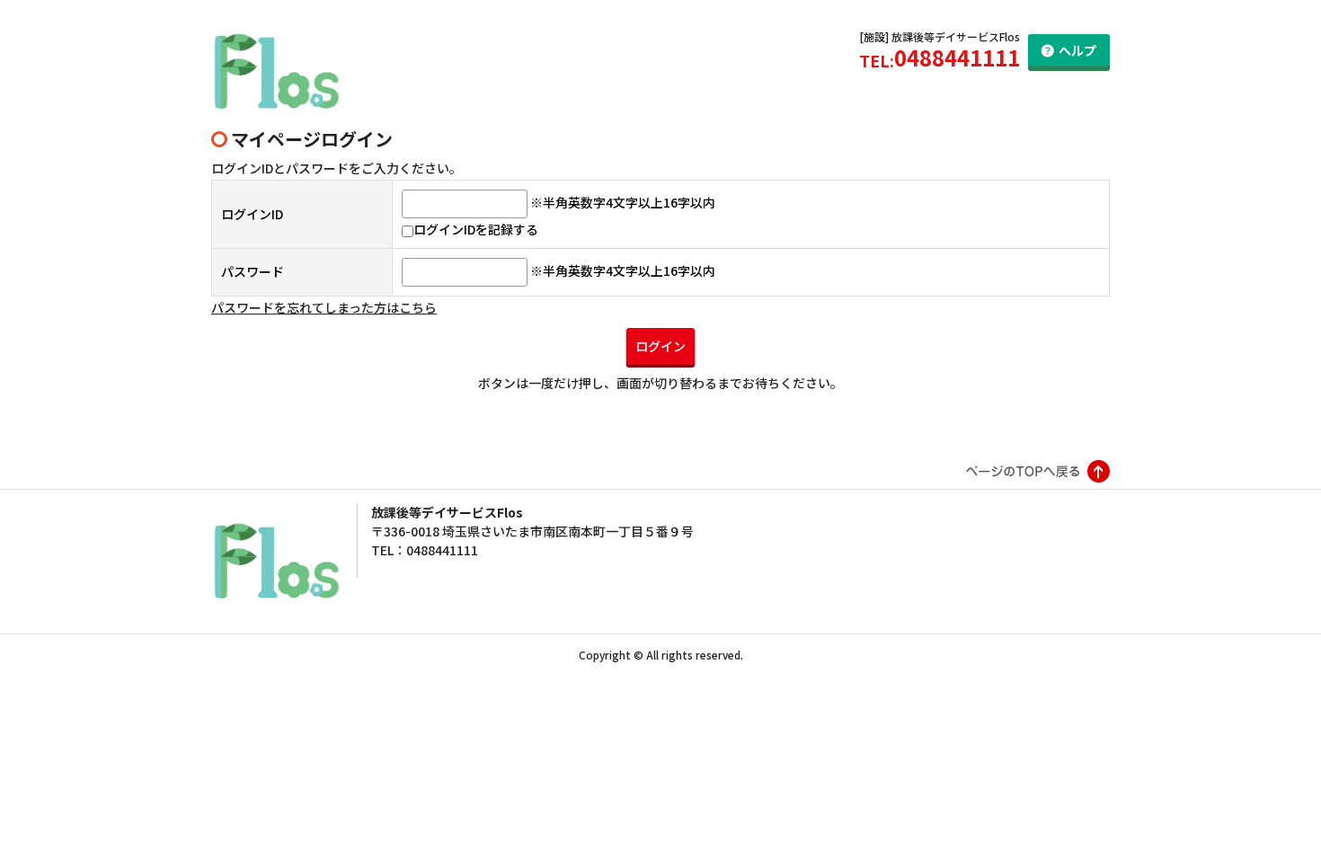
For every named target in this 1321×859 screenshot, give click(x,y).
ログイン (660, 346)
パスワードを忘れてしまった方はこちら (324, 307)
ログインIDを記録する (475, 229)
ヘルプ (1077, 50)
